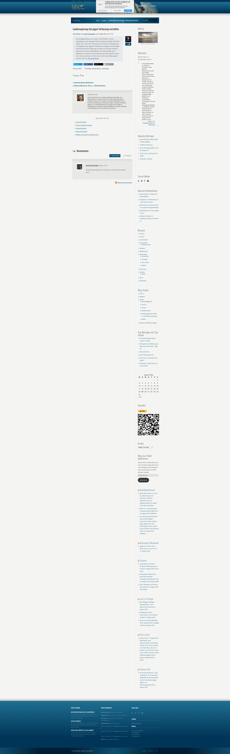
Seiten (142, 300)
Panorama (143, 269)
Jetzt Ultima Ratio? (81, 131)
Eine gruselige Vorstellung (112, 739)
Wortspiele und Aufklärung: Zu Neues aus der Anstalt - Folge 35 (149, 346)
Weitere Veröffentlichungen (148, 323)
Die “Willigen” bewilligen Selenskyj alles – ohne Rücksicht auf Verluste (147, 604)
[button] (78, 64)
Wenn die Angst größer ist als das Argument (82, 730)
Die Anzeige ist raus (115, 723)
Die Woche (145, 256)
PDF (83, 76)
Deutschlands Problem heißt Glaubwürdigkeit (83, 712)
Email (148, 180)
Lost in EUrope (146, 598)
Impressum (150, 750)
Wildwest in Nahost (146, 159)
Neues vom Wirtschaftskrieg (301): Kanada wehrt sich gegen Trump (149, 622)
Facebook (145, 180)
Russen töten (144, 638)
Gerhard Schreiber (92, 166)
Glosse (142, 237)
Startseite (144, 750)
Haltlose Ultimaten (122, 736)
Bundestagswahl (147, 301)
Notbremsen (83, 82)
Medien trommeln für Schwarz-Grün (87, 135)
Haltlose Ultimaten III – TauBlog (109, 731)
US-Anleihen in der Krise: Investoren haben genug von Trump (148, 566)
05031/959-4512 (136, 734)
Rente (143, 274)
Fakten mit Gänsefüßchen (116, 712)
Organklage (105, 68)
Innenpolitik (143, 243)
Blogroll (142, 296)
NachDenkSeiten (147, 490)
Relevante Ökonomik (149, 543)
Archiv (142, 293)
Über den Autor (144, 352)
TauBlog (103, 20)
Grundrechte (144, 240)
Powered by (100, 10)
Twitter (142, 180)
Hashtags (144, 259)
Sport (141, 278)
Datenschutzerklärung (88, 1)
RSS (139, 180)
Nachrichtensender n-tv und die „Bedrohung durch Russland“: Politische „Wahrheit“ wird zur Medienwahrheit (148, 498)
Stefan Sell (145, 669)
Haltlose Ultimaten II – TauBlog (108, 736)
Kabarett (142, 248)
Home (97, 20)
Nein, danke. (117, 10)
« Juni (139, 397)
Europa (142, 233)
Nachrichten (143, 254)
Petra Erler (145, 634)
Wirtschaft (143, 281)
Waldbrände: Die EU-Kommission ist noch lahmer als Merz (148, 615)
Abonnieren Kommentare (124, 182)
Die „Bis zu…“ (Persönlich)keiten (89, 85)
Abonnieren (143, 480)
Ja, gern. (128, 10)
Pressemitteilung (93, 58)
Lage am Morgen (81, 122)
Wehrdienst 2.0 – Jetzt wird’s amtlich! (117, 715)
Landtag (88, 68)
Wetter (144, 265)
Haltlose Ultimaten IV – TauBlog (109, 726)
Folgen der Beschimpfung (84, 125)
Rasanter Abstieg (81, 128)
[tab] (114, 155)
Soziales (142, 272)
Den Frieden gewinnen (147, 355)
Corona (144, 304)
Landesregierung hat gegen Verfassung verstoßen (96, 29)
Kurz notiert (78, 68)
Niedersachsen (96, 68)
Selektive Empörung (146, 145)
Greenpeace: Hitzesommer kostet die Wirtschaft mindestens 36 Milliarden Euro (149, 576)
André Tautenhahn (89, 34)
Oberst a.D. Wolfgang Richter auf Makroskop (149, 123)
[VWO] (105, 10)
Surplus (143, 560)
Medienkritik (144, 251)
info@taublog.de (136, 736)
